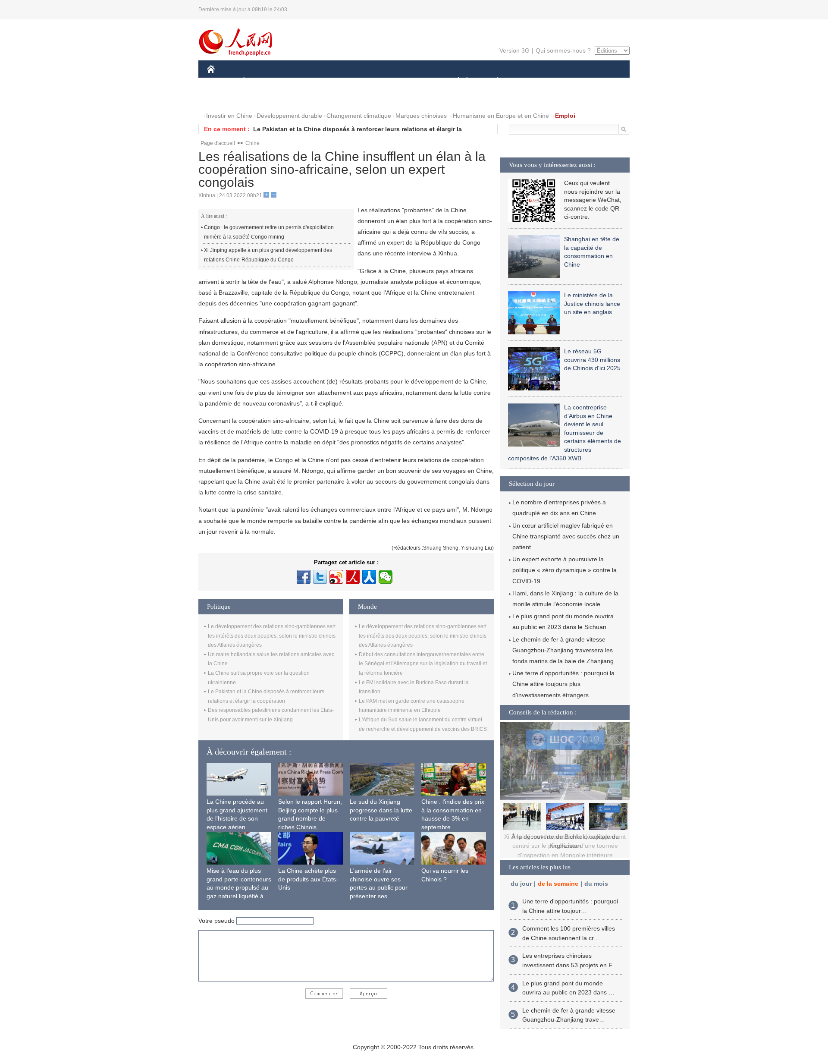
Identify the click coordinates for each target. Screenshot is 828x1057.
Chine (252, 143)
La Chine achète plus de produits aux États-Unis (308, 879)
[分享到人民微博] (353, 577)
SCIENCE (375, 81)
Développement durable (289, 115)
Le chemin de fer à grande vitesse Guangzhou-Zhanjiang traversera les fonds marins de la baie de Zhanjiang (563, 650)
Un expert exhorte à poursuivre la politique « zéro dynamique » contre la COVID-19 (564, 570)
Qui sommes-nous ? (563, 50)
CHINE (222, 81)
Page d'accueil (218, 143)
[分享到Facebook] (303, 577)
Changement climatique (358, 115)
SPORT (528, 81)
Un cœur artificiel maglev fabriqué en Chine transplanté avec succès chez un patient (565, 536)
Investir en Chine (229, 115)
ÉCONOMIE (260, 81)
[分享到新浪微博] (336, 577)
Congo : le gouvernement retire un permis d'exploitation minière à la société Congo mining (269, 232)
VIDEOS (298, 98)
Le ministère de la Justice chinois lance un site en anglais (592, 303)
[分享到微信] (385, 577)
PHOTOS (262, 98)
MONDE (300, 81)
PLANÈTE (493, 81)
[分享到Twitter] (320, 577)
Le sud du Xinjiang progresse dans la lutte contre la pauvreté (381, 810)
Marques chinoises (421, 115)
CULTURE (415, 81)
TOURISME (565, 81)
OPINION (225, 98)
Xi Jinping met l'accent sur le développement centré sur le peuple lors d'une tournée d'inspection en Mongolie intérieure (565, 846)
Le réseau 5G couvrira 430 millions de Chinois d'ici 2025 (592, 359)
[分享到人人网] (369, 577)
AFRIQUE (337, 81)
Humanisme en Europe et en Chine (501, 115)
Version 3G (514, 50)
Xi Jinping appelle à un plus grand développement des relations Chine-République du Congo (268, 255)
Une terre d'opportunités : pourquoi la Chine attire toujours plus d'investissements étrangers (563, 684)
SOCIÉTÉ (454, 81)
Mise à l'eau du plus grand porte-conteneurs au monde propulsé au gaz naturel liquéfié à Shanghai (239, 887)
